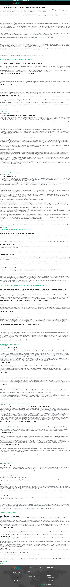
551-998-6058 (51, 580)
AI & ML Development (31, 574)
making (41, 505)
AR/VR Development (30, 577)
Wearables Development (31, 576)
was (13, 470)
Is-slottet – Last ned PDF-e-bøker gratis (10, 173)
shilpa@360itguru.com (26, 0)
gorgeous (31, 508)
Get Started (50, 2)
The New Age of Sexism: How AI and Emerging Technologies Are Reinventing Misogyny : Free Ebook (25, 285)
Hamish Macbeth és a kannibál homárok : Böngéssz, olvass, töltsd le (17, 403)
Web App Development (31, 571)
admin (9, 5)
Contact (55, 2)
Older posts (1, 563)
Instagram (49, 571)
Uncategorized (5, 57)
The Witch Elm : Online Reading (8, 512)
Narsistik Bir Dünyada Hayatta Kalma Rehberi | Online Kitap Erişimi (17, 59)
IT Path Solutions (54, 584)
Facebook (49, 570)
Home (32, 2)
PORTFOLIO (45, 2)
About (40, 2)
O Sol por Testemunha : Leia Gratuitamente (11, 112)
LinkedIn (49, 573)
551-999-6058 (17, 0)
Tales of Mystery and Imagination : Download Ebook (13, 229)
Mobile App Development (31, 570)
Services (36, 2)
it (15, 468)
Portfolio (40, 573)
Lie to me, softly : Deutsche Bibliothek (9, 344)
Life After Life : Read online (7, 462)
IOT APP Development (31, 573)
